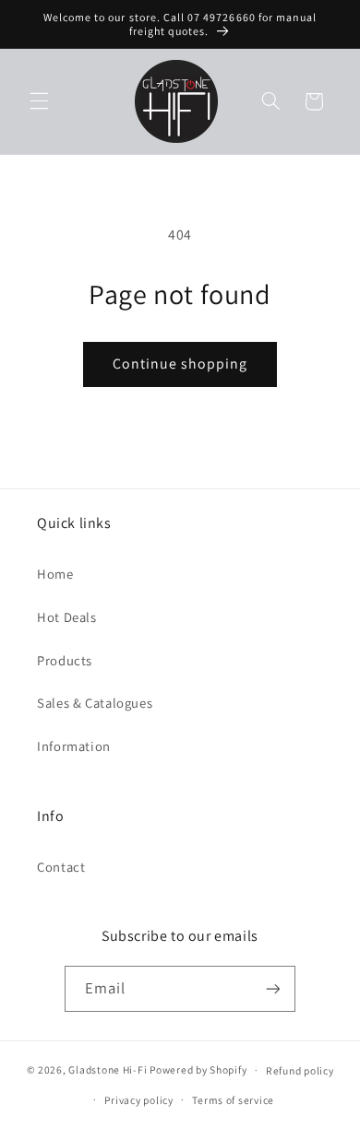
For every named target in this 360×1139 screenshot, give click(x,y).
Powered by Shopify (198, 1069)
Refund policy (300, 1070)
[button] (39, 101)
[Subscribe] (273, 988)
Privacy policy (138, 1100)
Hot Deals (67, 617)
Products (64, 660)
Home (55, 573)
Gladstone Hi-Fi (107, 1069)
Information (74, 746)
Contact (61, 866)
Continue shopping (180, 363)
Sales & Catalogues (94, 702)
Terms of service (233, 1100)
